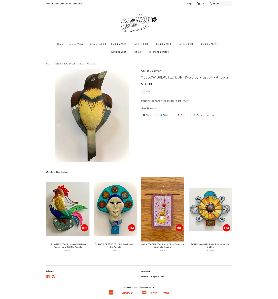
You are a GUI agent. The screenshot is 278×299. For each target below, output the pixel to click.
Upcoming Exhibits (158, 51)
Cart (203, 3)
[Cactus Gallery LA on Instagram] (53, 277)
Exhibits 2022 (209, 43)
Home (60, 43)
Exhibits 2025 (142, 43)
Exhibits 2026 (119, 43)
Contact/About (76, 43)
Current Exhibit (97, 43)
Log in (190, 3)
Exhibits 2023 (186, 43)
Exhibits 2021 (119, 51)
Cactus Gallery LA (146, 287)
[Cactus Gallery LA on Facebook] (48, 277)
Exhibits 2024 (164, 43)
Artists (138, 51)
